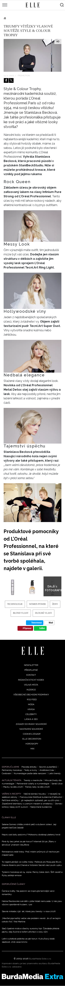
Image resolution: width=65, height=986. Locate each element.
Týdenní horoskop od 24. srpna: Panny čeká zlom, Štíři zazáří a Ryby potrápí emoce (32, 874)
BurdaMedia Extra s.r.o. (40, 958)
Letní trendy (55, 773)
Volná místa (31, 684)
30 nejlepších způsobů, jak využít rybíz (40, 800)
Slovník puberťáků (48, 767)
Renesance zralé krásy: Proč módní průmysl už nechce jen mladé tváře (30, 853)
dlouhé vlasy (43, 613)
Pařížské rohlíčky (10, 800)
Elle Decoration (31, 739)
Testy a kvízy (30, 770)
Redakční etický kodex (31, 680)
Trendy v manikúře (33, 780)
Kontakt (31, 675)
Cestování (6, 773)
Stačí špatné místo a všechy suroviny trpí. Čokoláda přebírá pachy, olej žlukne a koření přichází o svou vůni (30, 930)
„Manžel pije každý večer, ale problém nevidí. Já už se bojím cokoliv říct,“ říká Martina (31, 920)
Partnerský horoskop (12, 770)
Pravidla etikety (29, 767)
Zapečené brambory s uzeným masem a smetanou (27, 803)
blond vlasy (21, 613)
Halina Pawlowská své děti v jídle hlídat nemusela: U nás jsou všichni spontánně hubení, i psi (32, 903)
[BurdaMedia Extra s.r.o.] (32, 976)
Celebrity (31, 714)
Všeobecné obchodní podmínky (31, 694)
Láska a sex (31, 719)
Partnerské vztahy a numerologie (33, 783)
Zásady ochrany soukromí (31, 724)
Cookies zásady (32, 734)
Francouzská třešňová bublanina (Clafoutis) (41, 797)
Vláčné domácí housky (34, 794)
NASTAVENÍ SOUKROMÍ (31, 729)
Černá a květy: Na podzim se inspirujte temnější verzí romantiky (28, 893)
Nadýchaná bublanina (41, 807)
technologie (15, 604)
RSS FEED (32, 699)
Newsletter (31, 665)
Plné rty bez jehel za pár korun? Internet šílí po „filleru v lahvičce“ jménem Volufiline (29, 843)
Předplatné (31, 670)
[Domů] (32, 650)
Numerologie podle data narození (30, 773)
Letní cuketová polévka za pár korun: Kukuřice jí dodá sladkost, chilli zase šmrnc (28, 940)
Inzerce (31, 689)
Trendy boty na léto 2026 (37, 787)
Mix (32, 748)
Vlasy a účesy (32, 18)
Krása (15, 18)
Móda (31, 704)
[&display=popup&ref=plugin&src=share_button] (6, 80)
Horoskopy (31, 743)
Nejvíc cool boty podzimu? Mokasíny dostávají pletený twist (31, 834)
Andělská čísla (47, 770)
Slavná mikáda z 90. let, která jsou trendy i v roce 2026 (28, 911)
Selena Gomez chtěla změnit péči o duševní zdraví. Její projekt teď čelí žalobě (29, 826)
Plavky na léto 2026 (13, 787)
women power (37, 604)
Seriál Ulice (56, 783)
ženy (55, 604)
